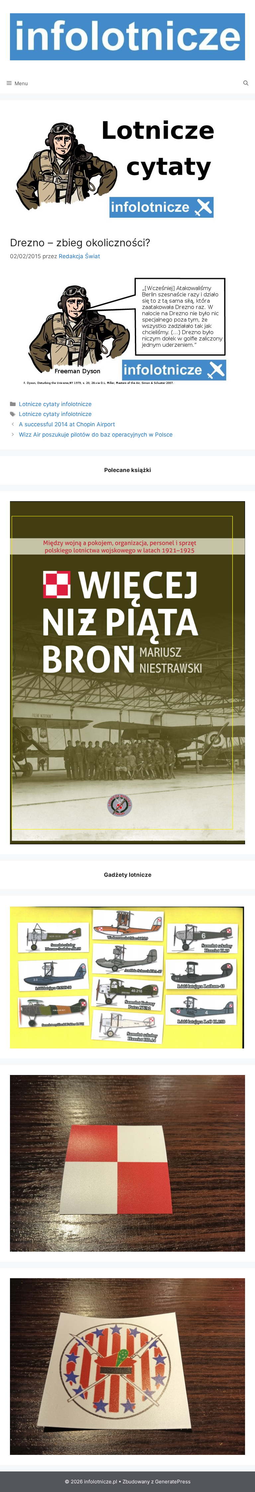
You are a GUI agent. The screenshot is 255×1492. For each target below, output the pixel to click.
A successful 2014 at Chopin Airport (67, 424)
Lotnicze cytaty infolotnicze (55, 404)
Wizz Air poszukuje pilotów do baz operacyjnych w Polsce (96, 434)
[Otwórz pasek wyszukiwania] (246, 83)
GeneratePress (173, 1481)
